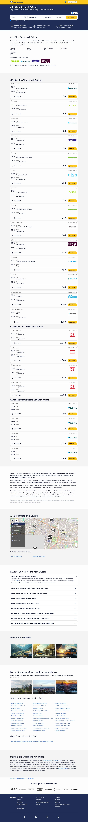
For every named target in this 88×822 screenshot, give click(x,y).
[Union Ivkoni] (35, 61)
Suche (17, 580)
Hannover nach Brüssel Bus (17, 713)
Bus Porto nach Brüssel (16, 725)
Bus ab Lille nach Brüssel (60, 713)
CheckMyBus (13, 778)
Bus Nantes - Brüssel (38, 720)
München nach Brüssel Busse (62, 718)
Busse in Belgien (21, 778)
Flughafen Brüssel (63, 768)
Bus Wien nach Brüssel (60, 730)
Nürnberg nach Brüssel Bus (17, 723)
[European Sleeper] (45, 61)
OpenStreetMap (70, 548)
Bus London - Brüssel (38, 715)
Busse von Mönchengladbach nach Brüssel (43, 718)
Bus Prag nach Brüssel (38, 725)
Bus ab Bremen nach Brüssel (61, 705)
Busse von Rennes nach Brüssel (62, 725)
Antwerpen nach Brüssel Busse (40, 703)
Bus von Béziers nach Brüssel (18, 705)
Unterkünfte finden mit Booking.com (20, 20)
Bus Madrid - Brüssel (60, 715)
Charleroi (56, 760)
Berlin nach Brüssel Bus (60, 703)
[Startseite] (16, 2)
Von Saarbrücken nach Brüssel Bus (41, 728)
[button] (35, 548)
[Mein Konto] (65, 2)
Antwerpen (46, 760)
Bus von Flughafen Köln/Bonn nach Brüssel (43, 741)
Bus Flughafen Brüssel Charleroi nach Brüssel (21, 741)
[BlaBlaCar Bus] (25, 61)
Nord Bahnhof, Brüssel (16, 556)
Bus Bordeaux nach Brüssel (39, 705)
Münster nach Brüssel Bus (17, 720)
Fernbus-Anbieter (22, 804)
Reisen (38, 804)
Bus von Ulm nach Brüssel (39, 730)
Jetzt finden (72, 96)
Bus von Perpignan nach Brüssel (62, 723)
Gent (50, 760)
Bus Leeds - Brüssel (37, 713)
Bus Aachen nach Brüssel (17, 703)
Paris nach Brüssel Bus (38, 723)
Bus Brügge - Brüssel (38, 708)
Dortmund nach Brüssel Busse (18, 710)
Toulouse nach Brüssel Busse (18, 730)
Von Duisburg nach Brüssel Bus (40, 710)
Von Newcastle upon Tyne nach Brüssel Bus (65, 720)
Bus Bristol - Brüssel (15, 708)
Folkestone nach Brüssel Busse (62, 710)
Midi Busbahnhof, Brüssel (39, 556)
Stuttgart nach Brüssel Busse (61, 728)
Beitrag (57, 802)
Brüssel (73, 520)
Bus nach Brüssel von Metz (17, 718)
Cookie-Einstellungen (42, 802)
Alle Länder (20, 808)
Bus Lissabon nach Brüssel (17, 715)
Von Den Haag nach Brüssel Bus (62, 708)
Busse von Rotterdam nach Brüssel (19, 728)
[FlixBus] (14, 61)
